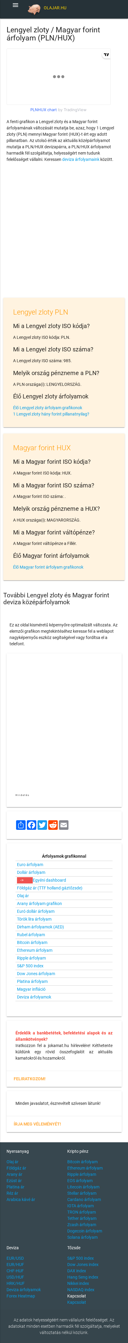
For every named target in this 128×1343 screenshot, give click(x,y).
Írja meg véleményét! (37, 1124)
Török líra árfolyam (34, 919)
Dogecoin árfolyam (84, 1231)
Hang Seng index (82, 1277)
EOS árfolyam (80, 1180)
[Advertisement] (64, 231)
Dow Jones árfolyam (36, 973)
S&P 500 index (30, 965)
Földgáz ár (16, 1168)
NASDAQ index (80, 1289)
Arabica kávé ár (21, 1199)
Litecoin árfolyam (83, 1187)
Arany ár (14, 1174)
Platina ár (15, 1187)
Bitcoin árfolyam (32, 942)
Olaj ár (23, 895)
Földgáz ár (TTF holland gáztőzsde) (49, 888)
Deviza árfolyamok (34, 997)
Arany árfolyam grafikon (39, 903)
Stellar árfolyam (81, 1193)
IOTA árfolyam (80, 1205)
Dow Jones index (83, 1264)
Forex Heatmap (21, 1296)
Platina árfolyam (32, 981)
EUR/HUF (15, 1264)
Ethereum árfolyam (34, 950)
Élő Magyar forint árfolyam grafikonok (48, 567)
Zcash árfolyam (81, 1224)
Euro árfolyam (30, 864)
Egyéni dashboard (49, 880)
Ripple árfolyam (31, 958)
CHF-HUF (15, 1270)
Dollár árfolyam (31, 872)
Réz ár (12, 1193)
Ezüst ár (14, 1180)
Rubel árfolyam (31, 934)
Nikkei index (78, 1283)
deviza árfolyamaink (80, 159)
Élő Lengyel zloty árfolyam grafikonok (47, 407)
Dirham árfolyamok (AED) (40, 926)
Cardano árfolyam (84, 1199)
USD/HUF (15, 1277)
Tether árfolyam (81, 1218)
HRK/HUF (16, 1283)
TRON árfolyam (81, 1212)
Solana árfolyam (82, 1237)
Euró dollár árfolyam (35, 911)
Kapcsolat (76, 1302)
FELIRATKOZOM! (30, 1078)
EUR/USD (15, 1258)
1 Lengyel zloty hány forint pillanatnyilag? (51, 414)
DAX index (76, 1270)
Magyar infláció (31, 989)
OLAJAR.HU (55, 7)
